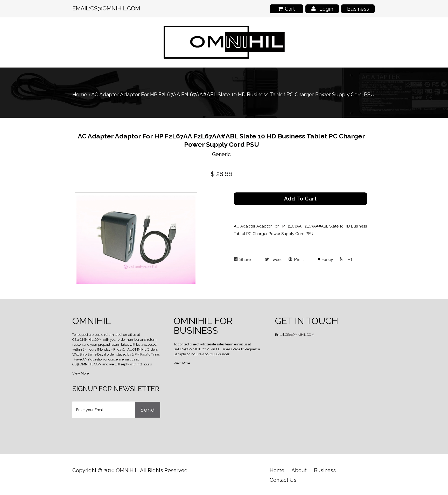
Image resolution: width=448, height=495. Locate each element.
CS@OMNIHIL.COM (115, 8)
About (299, 470)
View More (80, 373)
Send (147, 409)
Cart (290, 9)
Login (326, 9)
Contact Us (283, 480)
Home (79, 94)
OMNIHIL (127, 470)
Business (358, 9)
